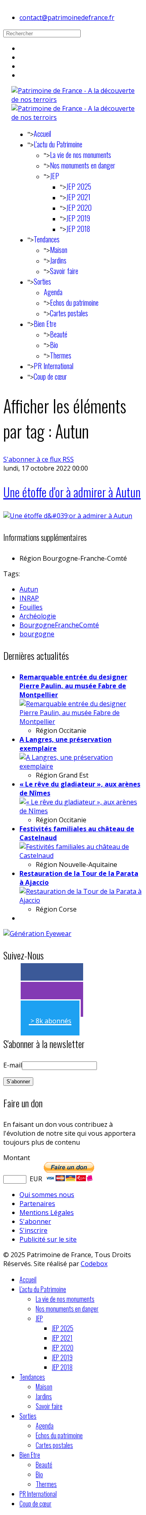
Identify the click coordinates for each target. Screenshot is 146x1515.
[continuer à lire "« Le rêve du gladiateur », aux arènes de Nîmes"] (81, 810)
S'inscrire (33, 1230)
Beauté (58, 334)
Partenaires (37, 1203)
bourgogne (36, 633)
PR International (53, 366)
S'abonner (35, 1221)
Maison (58, 249)
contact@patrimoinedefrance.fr (66, 17)
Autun (28, 589)
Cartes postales (69, 313)
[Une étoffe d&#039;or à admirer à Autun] (67, 515)
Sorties (42, 281)
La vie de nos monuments (80, 154)
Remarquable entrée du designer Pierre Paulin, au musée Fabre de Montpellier (73, 685)
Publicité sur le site (48, 1239)
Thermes (60, 355)
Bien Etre (45, 323)
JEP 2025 (78, 186)
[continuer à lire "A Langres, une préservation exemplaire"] (81, 766)
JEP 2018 (78, 228)
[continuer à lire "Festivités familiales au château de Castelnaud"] (81, 855)
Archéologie (37, 616)
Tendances (47, 239)
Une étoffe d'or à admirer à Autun (72, 492)
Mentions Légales (46, 1212)
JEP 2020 (79, 207)
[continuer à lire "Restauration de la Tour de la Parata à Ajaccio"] (81, 900)
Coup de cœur (50, 376)
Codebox (94, 1263)
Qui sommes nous (46, 1194)
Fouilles (31, 607)
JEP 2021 (78, 197)
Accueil (42, 133)
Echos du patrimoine (74, 302)
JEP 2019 (78, 218)
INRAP (29, 598)
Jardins (58, 260)
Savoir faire (64, 271)
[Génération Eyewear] (37, 933)
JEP (54, 176)
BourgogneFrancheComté (59, 624)
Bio (54, 344)
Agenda (53, 292)
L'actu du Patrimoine (58, 144)
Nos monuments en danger (82, 165)
